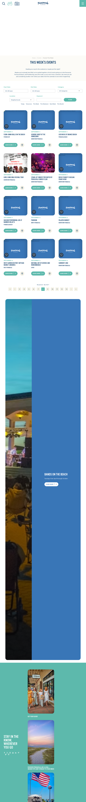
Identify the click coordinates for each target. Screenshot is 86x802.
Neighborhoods (15, 100)
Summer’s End (63, 263)
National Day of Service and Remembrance (40, 264)
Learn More (9, 145)
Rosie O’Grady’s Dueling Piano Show (67, 178)
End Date (34, 87)
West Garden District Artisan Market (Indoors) (14, 264)
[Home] (43, 3)
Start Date (7, 87)
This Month (60, 104)
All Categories (63, 91)
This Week (36, 104)
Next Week (53, 104)
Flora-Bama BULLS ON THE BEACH (14, 135)
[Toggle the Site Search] (3, 3)
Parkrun (34, 220)
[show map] (22, 145)
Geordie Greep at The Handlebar (38, 135)
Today (23, 104)
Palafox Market (64, 220)
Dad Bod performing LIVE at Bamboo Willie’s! (13, 221)
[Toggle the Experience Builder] (9, 3)
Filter (70, 99)
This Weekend (44, 104)
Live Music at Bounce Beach (68, 135)
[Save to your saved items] (6, 126)
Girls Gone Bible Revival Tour (14, 177)
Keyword (39, 96)
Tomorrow (29, 104)
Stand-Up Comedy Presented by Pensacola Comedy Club (41, 178)
